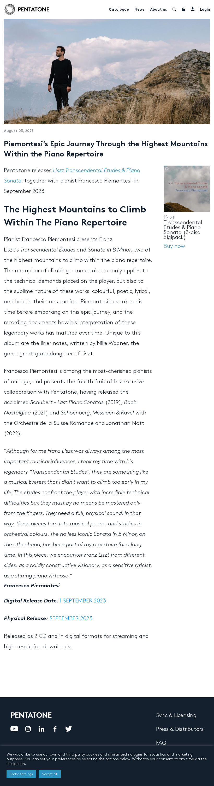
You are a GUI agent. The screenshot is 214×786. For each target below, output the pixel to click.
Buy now (174, 246)
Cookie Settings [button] (21, 774)
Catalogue (119, 9)
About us (158, 9)
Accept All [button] (50, 774)
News (139, 9)
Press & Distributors (180, 729)
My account (192, 9)
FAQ (161, 743)
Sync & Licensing (176, 715)
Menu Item (174, 9)
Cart (183, 9)
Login (205, 9)
